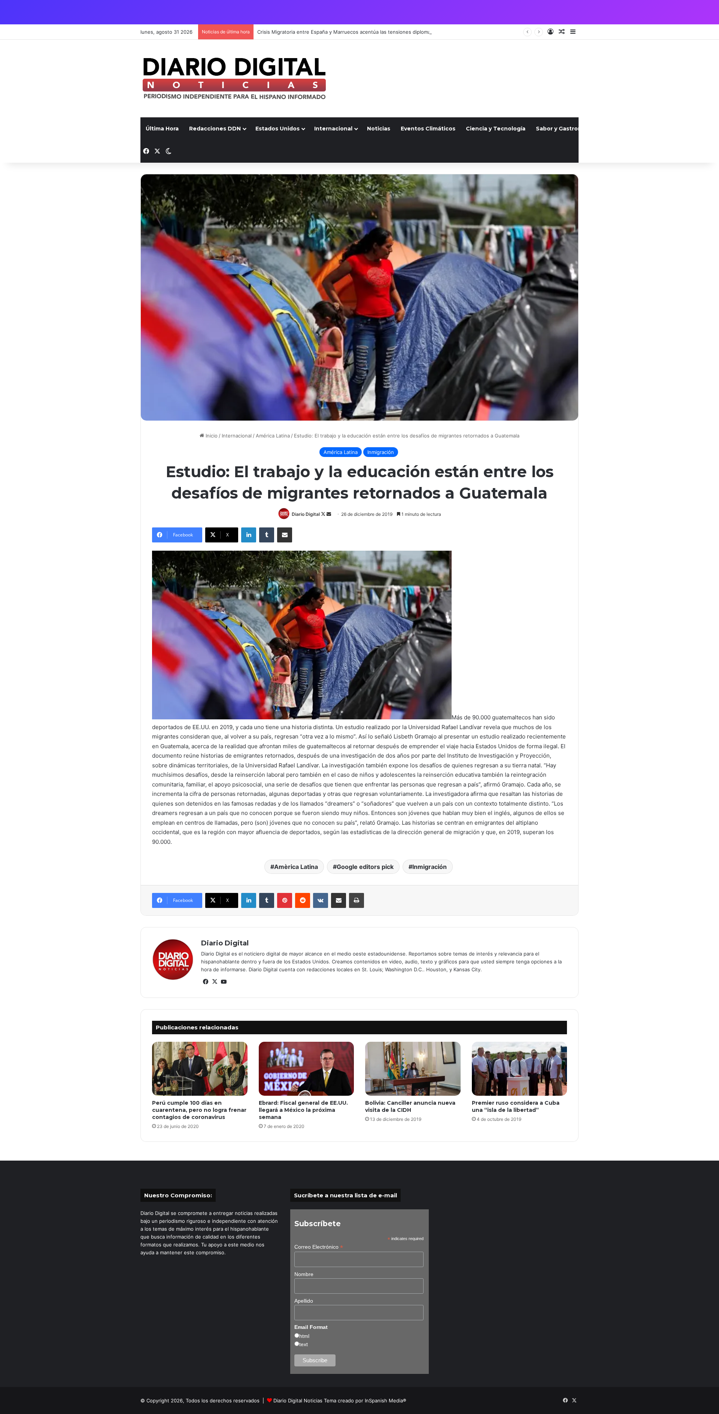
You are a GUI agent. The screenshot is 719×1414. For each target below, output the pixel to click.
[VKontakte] (320, 900)
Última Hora (162, 128)
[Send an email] (329, 514)
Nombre (303, 1274)
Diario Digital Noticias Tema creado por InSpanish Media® (339, 1401)
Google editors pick (365, 866)
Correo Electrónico (318, 1247)
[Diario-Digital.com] (234, 78)
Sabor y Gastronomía (565, 128)
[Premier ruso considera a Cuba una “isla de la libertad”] (519, 1069)
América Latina (273, 436)
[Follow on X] (324, 514)
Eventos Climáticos (428, 128)
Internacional (333, 128)
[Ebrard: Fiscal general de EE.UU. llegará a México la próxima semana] (306, 1069)
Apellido (303, 1301)
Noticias (378, 128)
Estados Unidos (277, 128)
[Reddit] (302, 900)
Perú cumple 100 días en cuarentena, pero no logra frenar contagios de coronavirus (199, 1109)
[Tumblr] (266, 534)
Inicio (211, 436)
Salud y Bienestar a (633, 128)
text (303, 1344)
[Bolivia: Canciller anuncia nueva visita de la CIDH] (413, 1069)
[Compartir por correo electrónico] (284, 534)
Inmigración (380, 452)
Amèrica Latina (296, 866)
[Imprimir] (356, 900)
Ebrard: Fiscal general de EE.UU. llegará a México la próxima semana (303, 1109)
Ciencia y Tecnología (495, 128)
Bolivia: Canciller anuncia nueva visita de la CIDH (410, 1106)
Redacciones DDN (215, 128)
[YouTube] (223, 981)
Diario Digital (306, 514)
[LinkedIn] (248, 534)
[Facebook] (205, 981)
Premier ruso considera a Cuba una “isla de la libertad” (515, 1106)
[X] (214, 981)
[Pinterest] (284, 900)
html (304, 1336)
